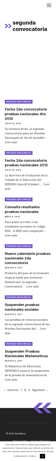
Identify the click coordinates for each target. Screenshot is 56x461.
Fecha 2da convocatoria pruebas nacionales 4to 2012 (26, 114)
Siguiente (40, 390)
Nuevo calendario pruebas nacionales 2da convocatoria (27, 258)
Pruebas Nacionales (18, 102)
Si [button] (42, 456)
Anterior (11, 390)
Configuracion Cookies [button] (24, 456)
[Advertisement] (28, 67)
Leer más (11, 142)
